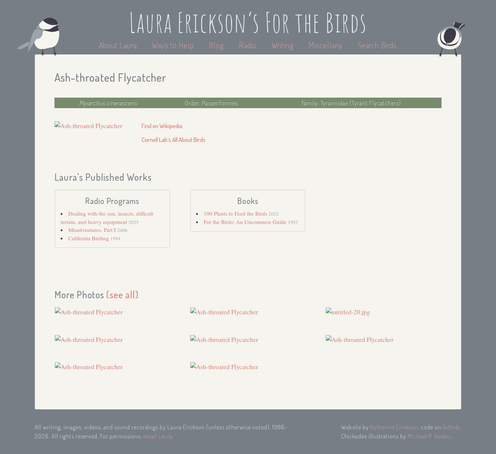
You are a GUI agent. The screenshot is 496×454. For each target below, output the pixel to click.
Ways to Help (174, 45)
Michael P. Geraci (429, 436)
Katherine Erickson (394, 427)
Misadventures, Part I (92, 229)
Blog (216, 45)
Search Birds (377, 45)
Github (451, 427)
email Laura (157, 436)
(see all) (122, 294)
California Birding (89, 238)
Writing (283, 45)
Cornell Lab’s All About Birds (174, 139)
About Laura (119, 45)
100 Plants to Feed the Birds (236, 213)
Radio (249, 45)
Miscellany (326, 45)
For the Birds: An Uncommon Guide (246, 221)
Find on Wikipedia (162, 126)
